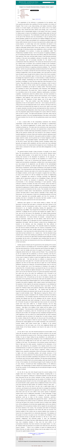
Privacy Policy (35, 445)
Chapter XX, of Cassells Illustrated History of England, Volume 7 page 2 (24, 15)
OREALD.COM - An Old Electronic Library (28, 2)
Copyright (39, 445)
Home (32, 445)
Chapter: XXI (23, 17)
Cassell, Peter (22, 11)
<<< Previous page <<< (32, 433)
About (41, 445)
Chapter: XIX (23, 13)
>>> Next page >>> (40, 433)
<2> (37, 19)
